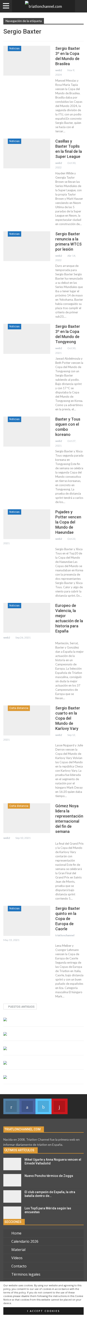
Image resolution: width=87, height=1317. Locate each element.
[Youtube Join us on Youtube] (59, 1106)
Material (18, 1249)
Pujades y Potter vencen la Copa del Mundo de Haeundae (68, 522)
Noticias (14, 48)
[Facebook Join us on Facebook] (27, 1106)
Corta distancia (18, 708)
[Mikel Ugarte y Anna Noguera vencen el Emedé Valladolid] (12, 1164)
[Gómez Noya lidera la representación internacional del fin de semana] (26, 818)
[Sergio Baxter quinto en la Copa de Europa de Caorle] (26, 921)
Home (16, 1233)
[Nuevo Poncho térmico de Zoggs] (12, 1180)
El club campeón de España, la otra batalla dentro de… (50, 1194)
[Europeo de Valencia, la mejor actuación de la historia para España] (26, 618)
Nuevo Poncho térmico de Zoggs (49, 1176)
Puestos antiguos (21, 1006)
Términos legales (25, 1274)
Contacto (19, 1266)
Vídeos (17, 1257)
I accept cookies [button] (43, 1311)
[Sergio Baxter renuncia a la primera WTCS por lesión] (26, 246)
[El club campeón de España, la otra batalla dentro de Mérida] (12, 1196)
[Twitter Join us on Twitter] (43, 1106)
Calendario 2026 (24, 1241)
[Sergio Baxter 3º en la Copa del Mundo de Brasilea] (26, 61)
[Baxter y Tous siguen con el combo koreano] (26, 431)
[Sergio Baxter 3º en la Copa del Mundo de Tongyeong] (26, 339)
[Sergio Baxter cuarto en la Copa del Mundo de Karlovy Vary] (26, 720)
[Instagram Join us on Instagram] (11, 1106)
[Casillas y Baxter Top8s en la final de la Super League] (26, 153)
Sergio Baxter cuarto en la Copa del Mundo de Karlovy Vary (67, 718)
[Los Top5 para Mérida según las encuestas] (12, 1212)
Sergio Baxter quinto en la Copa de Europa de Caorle (67, 918)
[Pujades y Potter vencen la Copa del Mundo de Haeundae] (26, 524)
